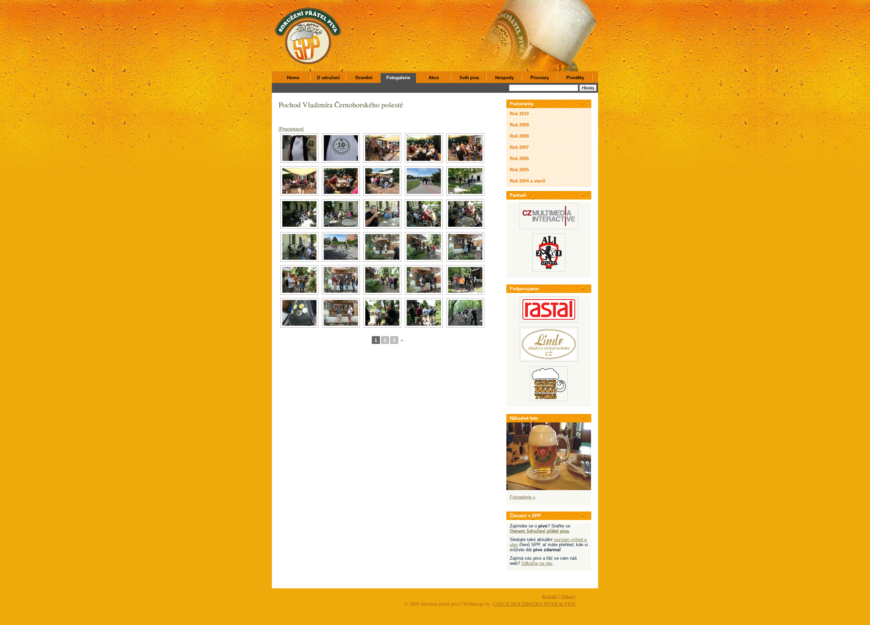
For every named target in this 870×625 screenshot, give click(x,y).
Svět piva (469, 77)
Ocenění (363, 77)
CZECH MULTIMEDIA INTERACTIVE (534, 604)
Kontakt (549, 596)
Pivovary (539, 77)
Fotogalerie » (522, 497)
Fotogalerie (398, 77)
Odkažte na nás (537, 563)
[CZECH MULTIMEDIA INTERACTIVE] (549, 227)
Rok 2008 (519, 136)
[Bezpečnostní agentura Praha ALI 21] (549, 270)
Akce (434, 77)
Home (293, 77)
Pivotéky (575, 77)
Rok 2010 (519, 113)
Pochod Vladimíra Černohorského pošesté (341, 104)
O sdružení (328, 77)
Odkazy (568, 596)
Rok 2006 (519, 158)
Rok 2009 (519, 124)
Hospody (504, 77)
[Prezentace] (291, 129)
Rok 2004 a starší (527, 181)
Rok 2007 (519, 147)
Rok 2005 (519, 169)
